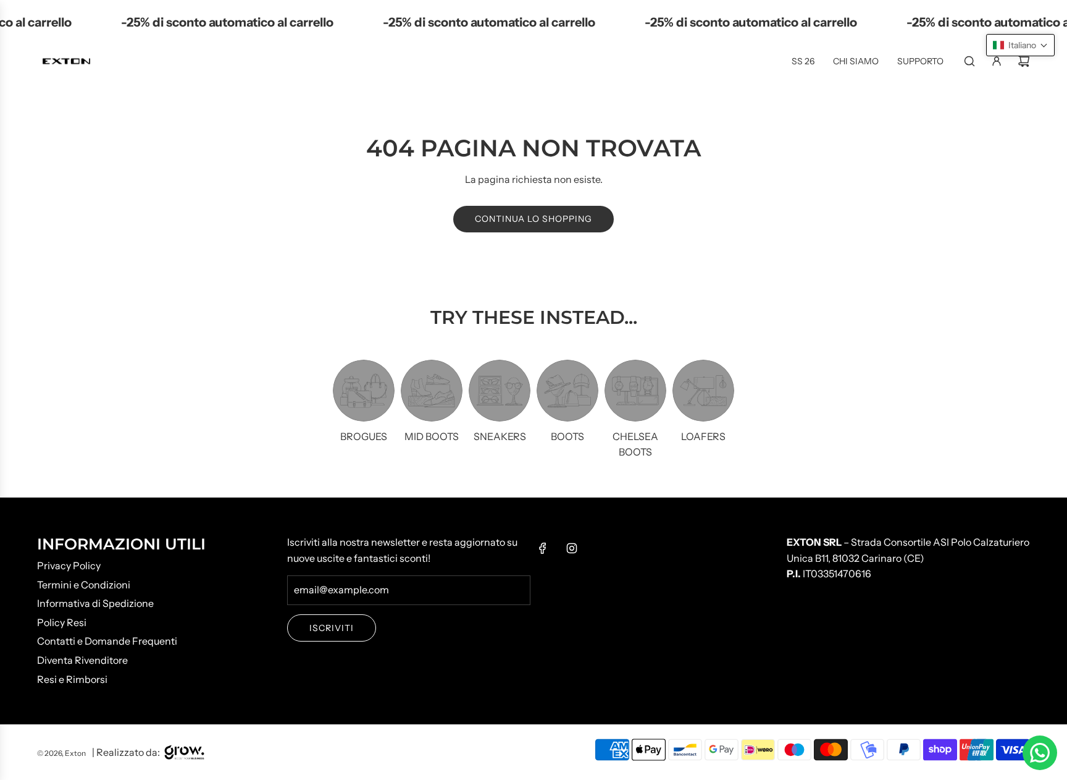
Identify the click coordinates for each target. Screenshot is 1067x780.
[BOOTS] (567, 391)
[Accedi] (996, 61)
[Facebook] (542, 548)
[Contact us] (1040, 752)
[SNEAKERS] (499, 391)
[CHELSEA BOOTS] (635, 391)
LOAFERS (703, 436)
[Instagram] (571, 548)
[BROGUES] (364, 391)
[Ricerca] (969, 61)
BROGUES (363, 436)
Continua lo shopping (533, 218)
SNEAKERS (500, 436)
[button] (1020, 45)
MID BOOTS (431, 436)
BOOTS (567, 436)
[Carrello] (1023, 61)
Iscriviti (331, 628)
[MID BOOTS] (431, 391)
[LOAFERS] (703, 391)
